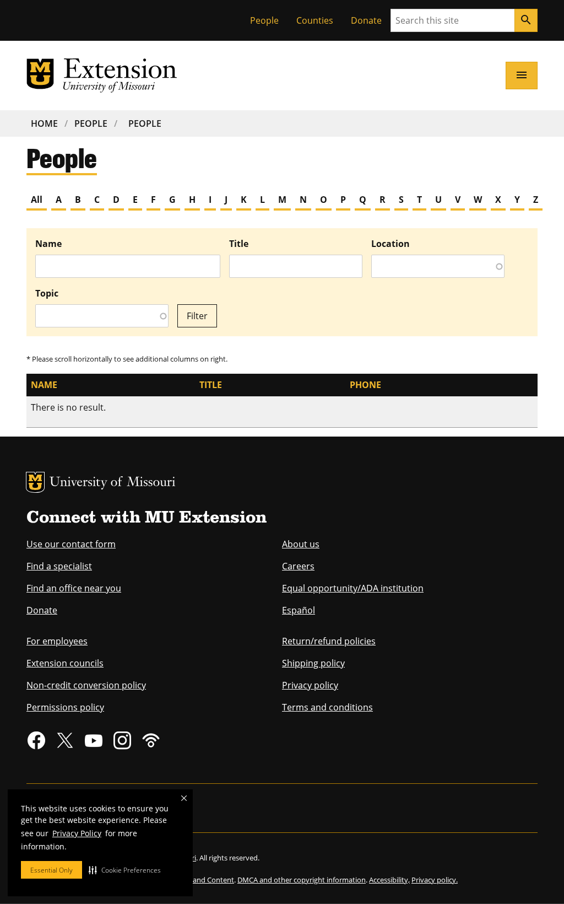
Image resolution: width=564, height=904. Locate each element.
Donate (366, 20)
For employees (57, 641)
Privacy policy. (434, 880)
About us (300, 544)
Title (238, 244)
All (36, 199)
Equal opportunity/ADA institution (353, 588)
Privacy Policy (76, 833)
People (264, 20)
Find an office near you (73, 588)
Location (390, 244)
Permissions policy (65, 707)
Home (44, 123)
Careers (298, 566)
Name (48, 244)
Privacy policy (310, 685)
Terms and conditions (327, 707)
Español (298, 610)
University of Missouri (113, 483)
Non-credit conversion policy (86, 685)
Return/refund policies (329, 641)
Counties (314, 20)
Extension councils (65, 663)
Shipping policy (313, 663)
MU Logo (35, 482)
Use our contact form (71, 544)
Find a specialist (59, 566)
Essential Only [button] (51, 870)
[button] (124, 870)
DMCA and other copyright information (301, 880)
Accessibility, (389, 880)
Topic (46, 293)
